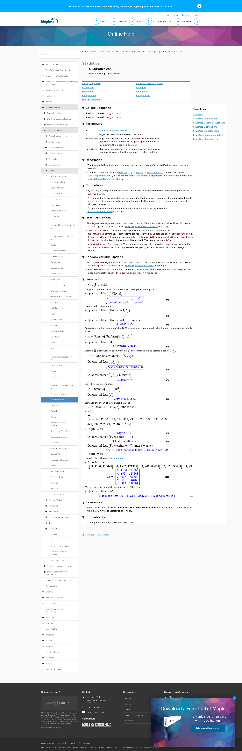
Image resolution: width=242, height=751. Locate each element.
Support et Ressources (134, 715)
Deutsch (70, 743)
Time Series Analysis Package (59, 566)
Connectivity (51, 603)
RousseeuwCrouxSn (59, 437)
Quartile (54, 411)
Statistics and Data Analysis (57, 107)
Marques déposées (143, 747)
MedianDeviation (58, 331)
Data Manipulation (57, 147)
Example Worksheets (58, 136)
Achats (128, 709)
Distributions (54, 165)
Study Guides (51, 629)
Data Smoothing (55, 153)
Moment (54, 348)
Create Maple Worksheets (57, 76)
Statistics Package (54, 130)
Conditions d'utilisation (95, 747)
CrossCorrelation (58, 210)
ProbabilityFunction (59, 394)
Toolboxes (50, 657)
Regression (53, 506)
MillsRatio (55, 337)
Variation (54, 488)
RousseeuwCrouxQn (60, 431)
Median (54, 325)
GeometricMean (57, 268)
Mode (53, 342)
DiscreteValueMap (58, 250)
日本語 (78, 743)
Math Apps (50, 617)
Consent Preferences (127, 747)
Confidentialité (111, 747)
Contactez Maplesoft (171, 15)
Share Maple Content (54, 90)
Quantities (53, 170)
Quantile (54, 405)
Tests (51, 523)
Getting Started (52, 64)
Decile (53, 245)
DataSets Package (54, 113)
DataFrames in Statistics (59, 546)
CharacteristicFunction (60, 193)
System (49, 640)
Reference (50, 635)
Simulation (53, 511)
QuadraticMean (57, 399)
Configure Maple (52, 652)
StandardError (57, 454)
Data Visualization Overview (59, 580)
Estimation (53, 159)
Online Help (104, 51)
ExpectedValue (57, 256)
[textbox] (96, 250)
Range (53, 417)
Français (60, 743)
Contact (86, 692)
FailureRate (55, 262)
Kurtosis (54, 302)
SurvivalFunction (58, 471)
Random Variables (56, 500)
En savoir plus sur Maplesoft (51, 727)
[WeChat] (109, 724)
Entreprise (129, 720)
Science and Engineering (55, 597)
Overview (53, 534)
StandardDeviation (58, 448)
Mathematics (51, 96)
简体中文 (87, 743)
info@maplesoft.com (95, 712)
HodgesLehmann (58, 285)
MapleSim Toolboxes (54, 669)
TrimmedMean (57, 477)
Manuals (49, 646)
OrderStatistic (57, 365)
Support (54, 465)
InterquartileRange (59, 291)
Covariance (55, 205)
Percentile (55, 371)
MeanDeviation (57, 319)
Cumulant (55, 216)
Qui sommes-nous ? (50, 692)
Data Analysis (55, 142)
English (52, 743)
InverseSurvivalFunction (61, 296)
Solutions (128, 704)
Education (50, 623)
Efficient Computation (58, 560)
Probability (55, 377)
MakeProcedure (57, 308)
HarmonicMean (57, 273)
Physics (49, 101)
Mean (53, 314)
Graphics (49, 592)
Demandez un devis (191, 15)
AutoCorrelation (58, 182)
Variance (54, 483)
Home (85, 51)
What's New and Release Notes (59, 70)
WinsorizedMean (58, 494)
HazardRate (56, 279)
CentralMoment (57, 188)
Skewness (55, 442)
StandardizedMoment (59, 460)
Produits (128, 698)
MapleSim (49, 663)
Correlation (56, 199)
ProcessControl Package (57, 124)
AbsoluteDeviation (58, 176)
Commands (54, 540)
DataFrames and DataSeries (59, 119)
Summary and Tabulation (59, 517)
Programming (51, 586)
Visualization (54, 529)
